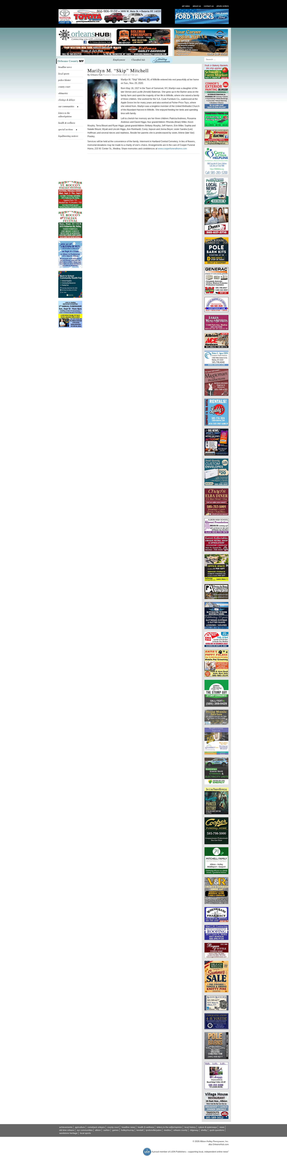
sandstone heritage (68, 1133)
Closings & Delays (66, 99)
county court (64, 86)
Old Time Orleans (66, 1130)
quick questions (217, 1130)
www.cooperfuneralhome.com (172, 148)
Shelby (204, 1130)
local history (190, 1127)
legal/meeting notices (68, 135)
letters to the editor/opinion (65, 114)
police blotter (64, 79)
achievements (65, 1127)
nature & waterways (207, 1127)
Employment (119, 59)
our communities (85, 1130)
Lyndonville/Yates (153, 1130)
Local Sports (85, 1133)
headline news (65, 66)
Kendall (139, 1130)
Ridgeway (194, 1130)
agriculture (80, 1127)
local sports (63, 73)
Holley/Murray (127, 1130)
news (221, 1127)
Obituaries (63, 93)
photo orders (223, 6)
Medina (167, 1130)
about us (197, 6)
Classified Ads (138, 59)
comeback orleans (96, 1127)
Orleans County (180, 1130)
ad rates (186, 6)
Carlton (106, 1130)
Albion (98, 1130)
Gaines (115, 1130)
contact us (209, 6)
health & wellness (66, 122)
